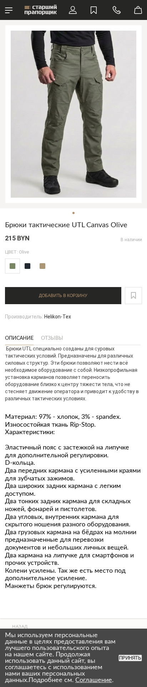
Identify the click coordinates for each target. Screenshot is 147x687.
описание (19, 338)
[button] (133, 295)
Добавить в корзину (63, 295)
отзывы (52, 338)
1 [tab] (73, 213)
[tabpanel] (73, 114)
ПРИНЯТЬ (130, 658)
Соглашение (93, 680)
